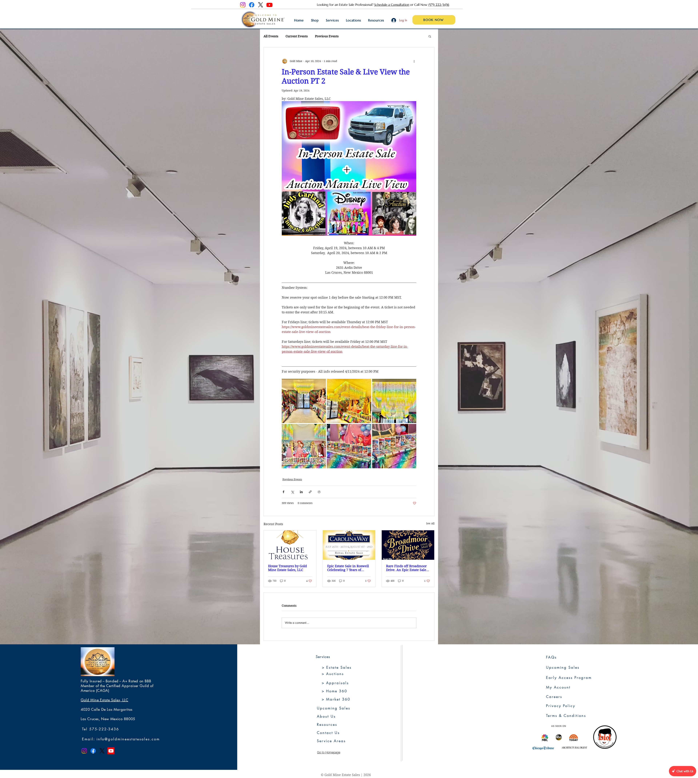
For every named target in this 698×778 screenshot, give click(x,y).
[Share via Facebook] (283, 492)
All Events (271, 36)
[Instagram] (242, 4)
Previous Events (327, 36)
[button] (430, 36)
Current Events (297, 36)
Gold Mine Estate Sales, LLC (104, 700)
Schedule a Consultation (391, 5)
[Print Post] (319, 492)
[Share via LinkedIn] (301, 492)
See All (430, 523)
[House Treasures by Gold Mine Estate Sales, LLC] (290, 545)
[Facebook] (251, 4)
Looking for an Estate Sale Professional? (345, 5)
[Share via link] (310, 492)
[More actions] (414, 61)
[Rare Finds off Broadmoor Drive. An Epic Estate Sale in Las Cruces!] (408, 545)
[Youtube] (269, 4)
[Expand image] (304, 401)
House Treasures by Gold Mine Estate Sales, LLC (287, 568)
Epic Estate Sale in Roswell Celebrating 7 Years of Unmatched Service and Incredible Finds (348, 568)
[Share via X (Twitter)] (292, 492)
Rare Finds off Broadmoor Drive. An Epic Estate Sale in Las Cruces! (406, 568)
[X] (260, 4)
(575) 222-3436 (438, 5)
